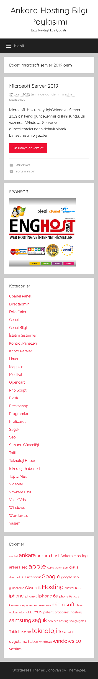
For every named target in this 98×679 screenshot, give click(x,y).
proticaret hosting (68, 612)
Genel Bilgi (18, 327)
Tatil (12, 453)
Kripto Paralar (20, 351)
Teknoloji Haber (22, 461)
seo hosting (61, 621)
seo (50, 621)
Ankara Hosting (74, 555)
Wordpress (18, 515)
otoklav (13, 612)
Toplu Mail (17, 476)
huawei (69, 588)
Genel (14, 320)
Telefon (65, 631)
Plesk (13, 398)
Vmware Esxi (20, 492)
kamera (14, 605)
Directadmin (19, 304)
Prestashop (18, 406)
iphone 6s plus (69, 596)
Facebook (33, 577)
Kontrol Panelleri (23, 343)
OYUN (37, 612)
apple (37, 566)
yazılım (15, 649)
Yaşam (15, 523)
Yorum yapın (25, 171)
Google (51, 576)
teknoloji (44, 631)
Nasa (79, 605)
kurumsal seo (42, 605)
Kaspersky (26, 605)
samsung (20, 620)
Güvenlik (33, 587)
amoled (13, 556)
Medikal (15, 374)
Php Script (17, 390)
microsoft (63, 604)
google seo (70, 577)
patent (48, 612)
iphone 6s (48, 596)
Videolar (16, 484)
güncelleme (16, 588)
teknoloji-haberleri (24, 468)
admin (70, 94)
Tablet (14, 632)
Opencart (17, 382)
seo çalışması (78, 621)
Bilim (65, 567)
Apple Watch (54, 567)
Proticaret (17, 421)
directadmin (16, 577)
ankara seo (18, 567)
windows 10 (67, 641)
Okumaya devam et (28, 148)
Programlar (18, 414)
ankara (27, 555)
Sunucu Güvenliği (24, 445)
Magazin (16, 367)
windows (45, 641)
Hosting (53, 586)
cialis (73, 567)
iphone (16, 596)
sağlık (39, 620)
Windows (22, 165)
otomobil (25, 612)
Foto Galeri (18, 312)
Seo (12, 437)
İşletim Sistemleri (23, 335)
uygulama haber (23, 641)
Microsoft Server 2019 (33, 86)
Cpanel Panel (20, 296)
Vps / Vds (17, 500)
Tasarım (25, 632)
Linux (13, 359)
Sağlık (14, 429)
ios (77, 587)
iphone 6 (31, 596)
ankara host (48, 555)
